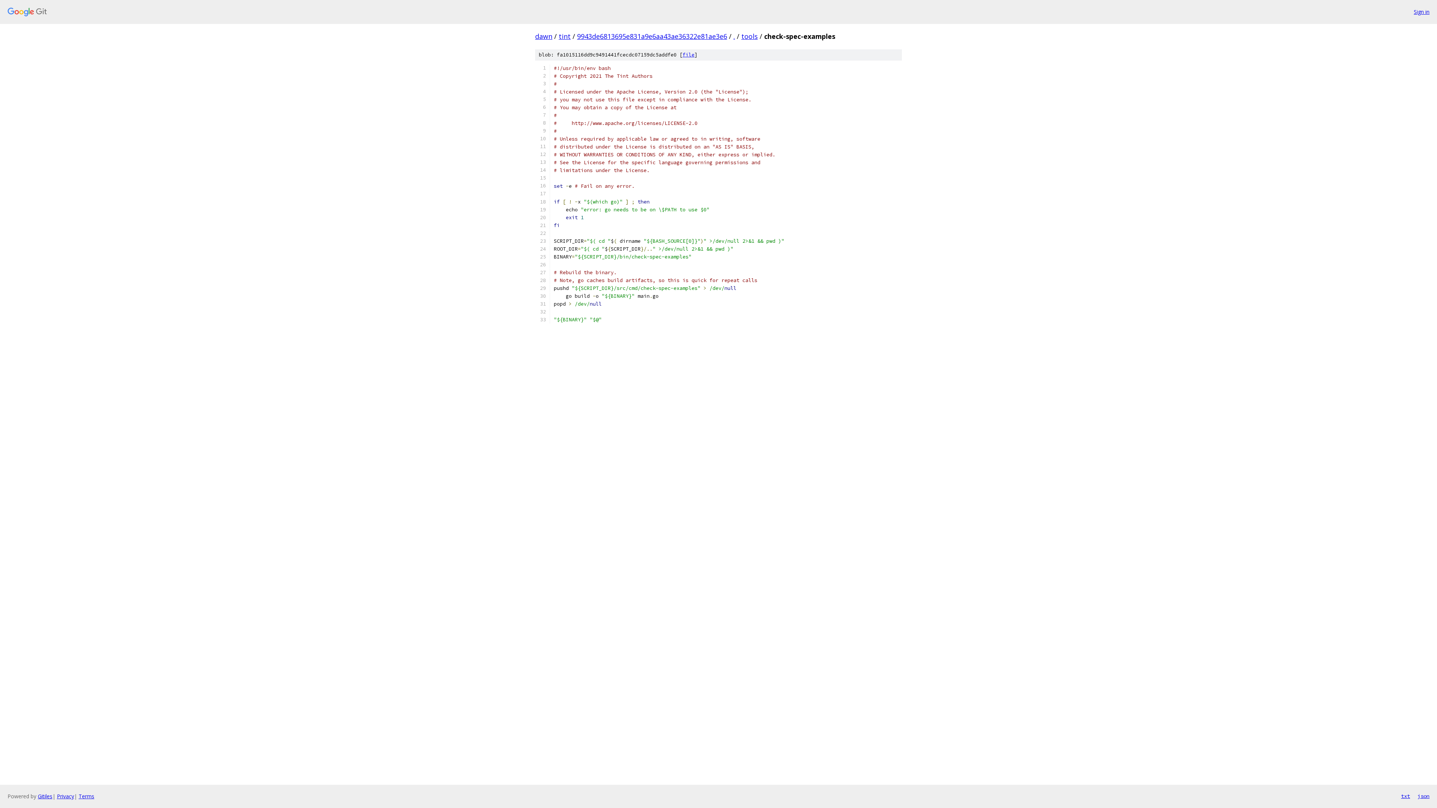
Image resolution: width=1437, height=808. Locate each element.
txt (1405, 796)
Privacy (65, 796)
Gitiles (45, 796)
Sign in (1422, 11)
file (689, 55)
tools (749, 36)
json (1424, 796)
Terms (86, 796)
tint (565, 36)
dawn (543, 36)
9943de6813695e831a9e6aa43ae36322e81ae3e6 (652, 36)
